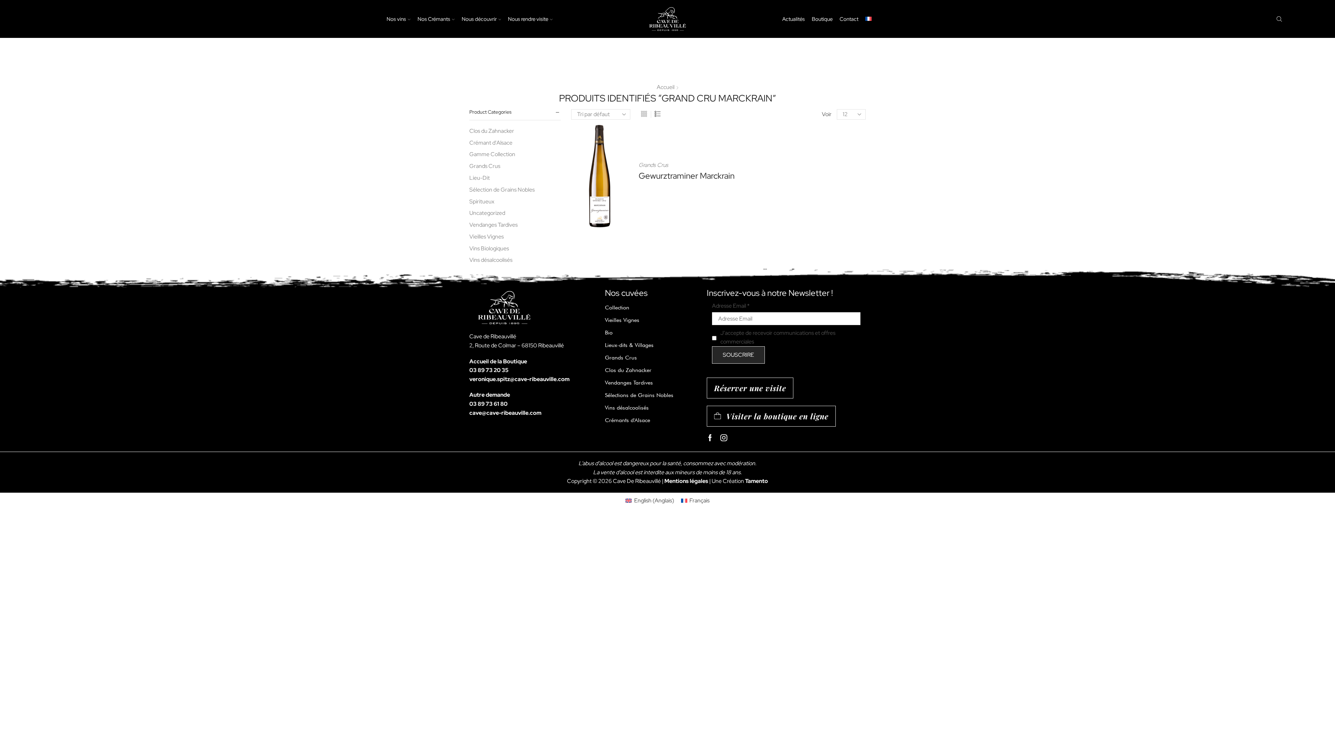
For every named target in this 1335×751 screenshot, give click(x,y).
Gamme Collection (492, 154)
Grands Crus (653, 165)
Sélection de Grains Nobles (502, 189)
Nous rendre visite (528, 19)
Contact (849, 19)
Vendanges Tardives (493, 224)
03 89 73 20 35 (489, 370)
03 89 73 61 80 (488, 403)
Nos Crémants (434, 19)
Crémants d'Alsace (627, 420)
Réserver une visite (750, 388)
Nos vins (396, 19)
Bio (609, 332)
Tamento (756, 481)
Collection (617, 307)
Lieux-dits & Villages (629, 345)
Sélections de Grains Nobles (639, 395)
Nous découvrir (479, 19)
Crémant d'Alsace (490, 142)
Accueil (665, 87)
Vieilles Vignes (486, 236)
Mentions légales (686, 481)
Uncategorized (487, 213)
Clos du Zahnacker (491, 131)
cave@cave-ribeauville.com (505, 413)
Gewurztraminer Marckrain (687, 175)
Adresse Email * (731, 305)
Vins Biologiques (489, 248)
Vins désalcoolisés (490, 260)
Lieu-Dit (479, 177)
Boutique (822, 19)
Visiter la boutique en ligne (777, 416)
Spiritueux (481, 201)
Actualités (793, 19)
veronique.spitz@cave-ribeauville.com (519, 379)
